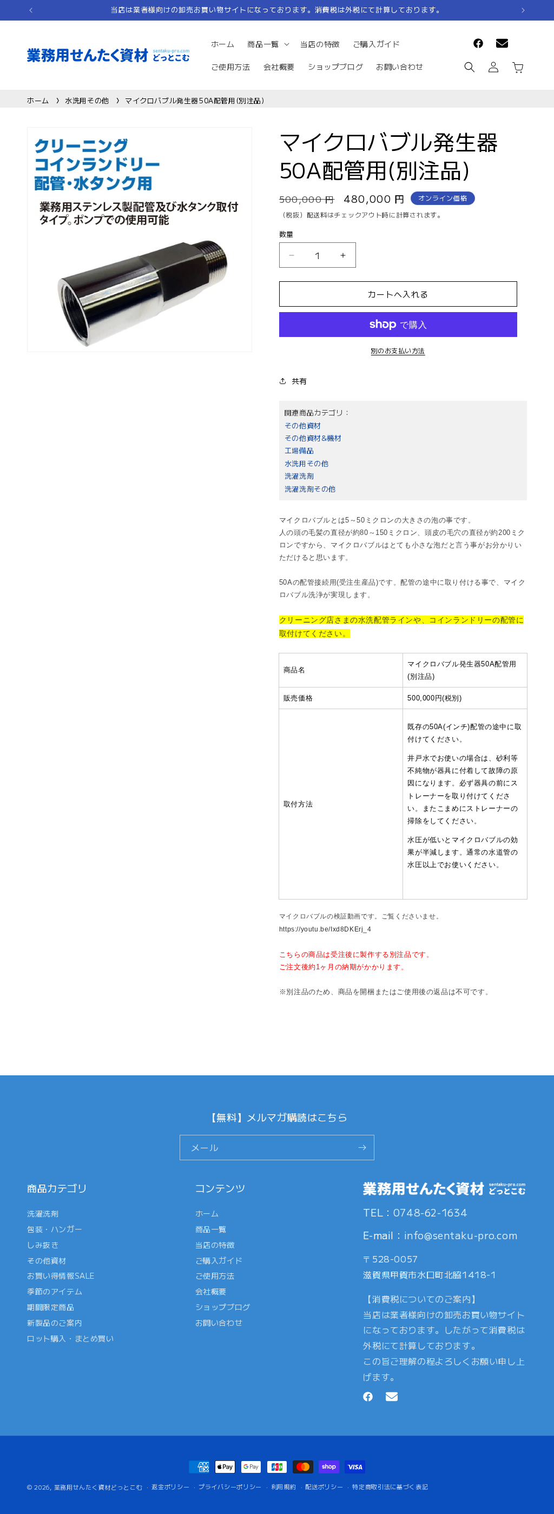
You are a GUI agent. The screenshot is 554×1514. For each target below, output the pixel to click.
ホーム (38, 100)
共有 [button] (299, 380)
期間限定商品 (51, 1307)
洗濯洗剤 (299, 476)
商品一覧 (211, 1229)
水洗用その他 (87, 100)
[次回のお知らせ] (523, 10)
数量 (286, 234)
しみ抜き (42, 1244)
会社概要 (211, 1291)
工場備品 (299, 450)
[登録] (362, 1147)
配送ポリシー (324, 1486)
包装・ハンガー (54, 1229)
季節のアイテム (54, 1291)
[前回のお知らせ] (31, 10)
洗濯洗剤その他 (310, 489)
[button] (267, 43)
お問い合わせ (219, 1322)
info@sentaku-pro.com (461, 1235)
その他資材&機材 (313, 438)
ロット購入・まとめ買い (70, 1338)
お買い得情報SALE (61, 1275)
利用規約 (283, 1486)
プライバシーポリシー (230, 1486)
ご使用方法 (215, 1275)
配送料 (317, 214)
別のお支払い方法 (398, 350)
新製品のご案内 (54, 1322)
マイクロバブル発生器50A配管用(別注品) (195, 100)
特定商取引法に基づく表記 (390, 1486)
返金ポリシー (170, 1486)
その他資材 (303, 425)
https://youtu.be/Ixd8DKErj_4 (325, 929)
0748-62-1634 (430, 1212)
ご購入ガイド (219, 1260)
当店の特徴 (215, 1244)
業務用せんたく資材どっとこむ (98, 1487)
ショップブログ (222, 1307)
